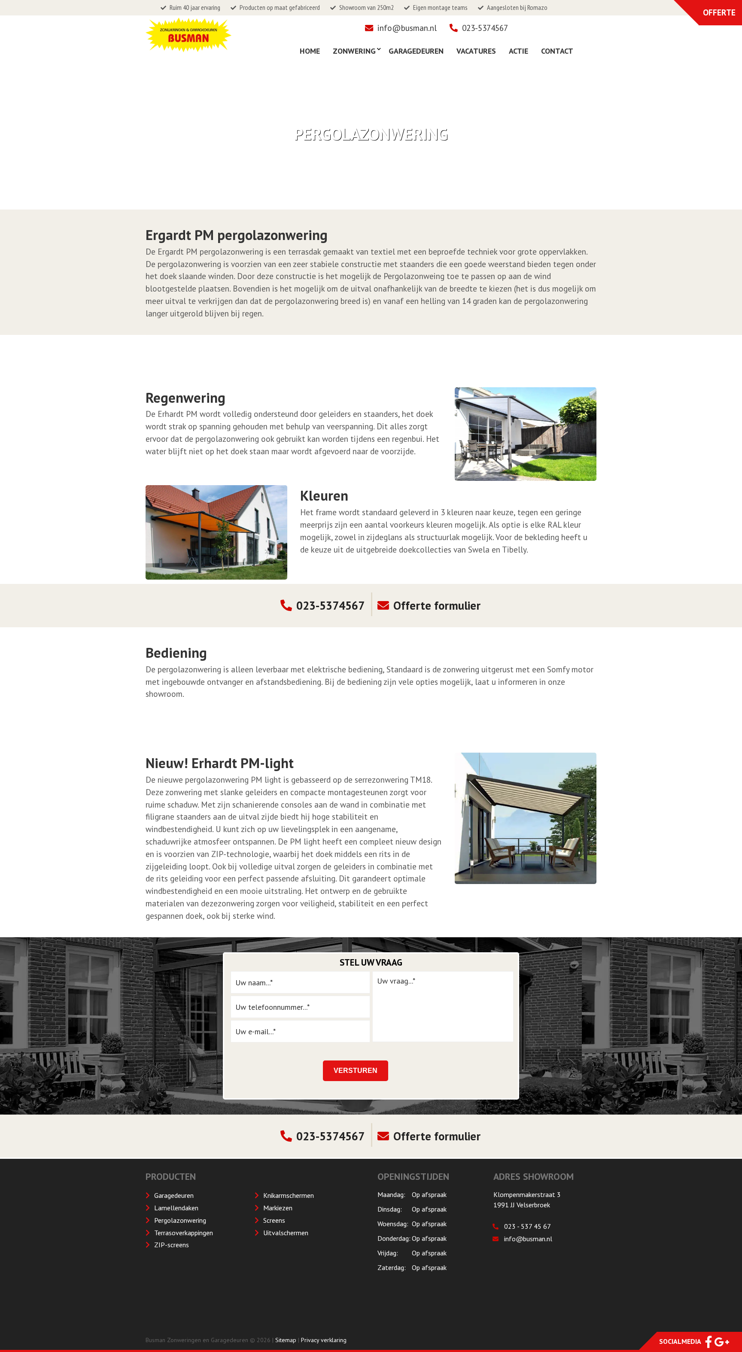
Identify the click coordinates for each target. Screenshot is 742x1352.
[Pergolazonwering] (525, 434)
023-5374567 (485, 27)
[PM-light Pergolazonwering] (525, 818)
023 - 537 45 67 (527, 1226)
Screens (274, 1220)
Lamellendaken (176, 1207)
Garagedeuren (174, 1195)
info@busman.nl (407, 27)
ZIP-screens (171, 1244)
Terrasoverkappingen (183, 1232)
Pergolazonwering (180, 1220)
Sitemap (285, 1340)
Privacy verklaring (324, 1340)
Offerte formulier (436, 605)
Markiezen (277, 1207)
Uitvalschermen (285, 1232)
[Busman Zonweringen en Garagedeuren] (188, 47)
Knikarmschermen (288, 1195)
